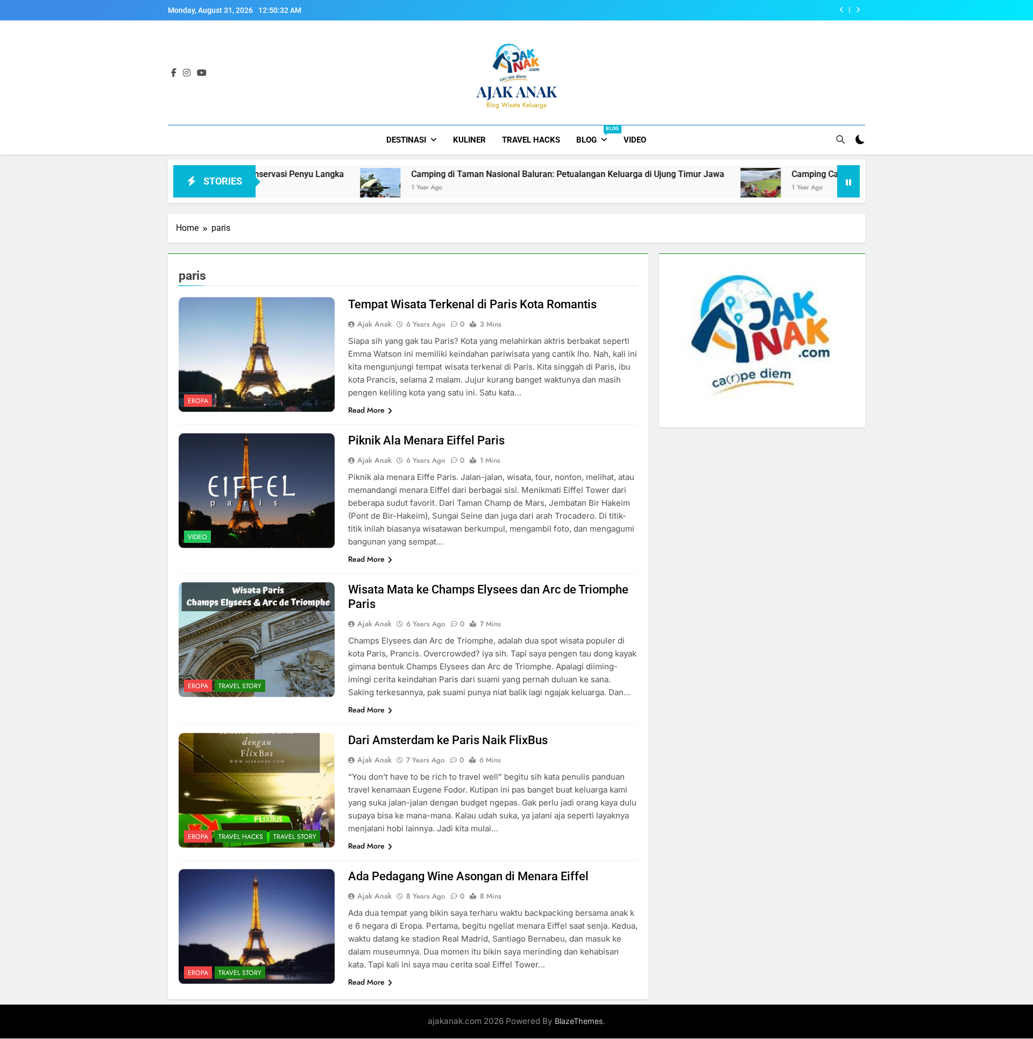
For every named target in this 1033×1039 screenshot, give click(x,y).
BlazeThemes (579, 1021)
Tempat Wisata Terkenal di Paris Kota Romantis (472, 304)
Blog (595, 135)
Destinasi (406, 140)
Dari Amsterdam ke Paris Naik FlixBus (448, 740)
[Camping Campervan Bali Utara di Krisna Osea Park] (711, 188)
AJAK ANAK (517, 91)
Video (635, 140)
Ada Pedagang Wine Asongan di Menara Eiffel (468, 876)
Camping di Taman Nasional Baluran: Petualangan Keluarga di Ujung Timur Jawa (518, 174)
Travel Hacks (531, 140)
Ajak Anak (374, 324)
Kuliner (469, 140)
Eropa (198, 401)
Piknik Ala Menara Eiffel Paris (426, 440)
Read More (366, 410)
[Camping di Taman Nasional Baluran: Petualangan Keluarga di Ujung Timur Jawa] (331, 188)
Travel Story (239, 686)
